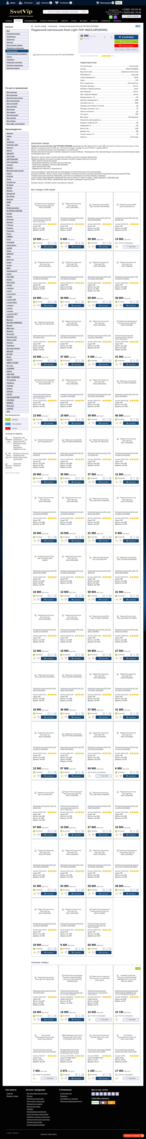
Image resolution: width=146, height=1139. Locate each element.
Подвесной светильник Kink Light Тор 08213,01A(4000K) (44, 630)
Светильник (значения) (17, 464)
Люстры (10, 42)
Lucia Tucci (11, 294)
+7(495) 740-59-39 (99, 178)
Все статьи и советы (12, 472)
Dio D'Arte (10, 196)
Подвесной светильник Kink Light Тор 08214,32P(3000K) (126, 513)
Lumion (10, 308)
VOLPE (9, 394)
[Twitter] (139, 26)
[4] (108, 56)
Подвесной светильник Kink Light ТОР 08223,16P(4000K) (44, 866)
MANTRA (10, 317)
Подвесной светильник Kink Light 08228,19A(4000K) (99, 807)
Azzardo (10, 165)
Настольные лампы (14, 45)
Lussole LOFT (12, 314)
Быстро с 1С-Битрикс (132, 1136)
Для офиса (11, 112)
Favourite (10, 231)
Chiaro (9, 173)
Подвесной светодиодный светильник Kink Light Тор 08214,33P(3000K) (42, 220)
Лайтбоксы (11, 37)
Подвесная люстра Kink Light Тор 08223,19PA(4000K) (71, 454)
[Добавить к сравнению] (34, 246)
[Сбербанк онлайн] (95, 1102)
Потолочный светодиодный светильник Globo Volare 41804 (125, 1050)
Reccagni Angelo (13, 348)
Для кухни (11, 109)
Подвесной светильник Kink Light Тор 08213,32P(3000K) (126, 748)
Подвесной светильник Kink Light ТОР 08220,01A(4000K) (71, 278)
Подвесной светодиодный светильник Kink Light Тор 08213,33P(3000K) (42, 396)
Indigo (9, 274)
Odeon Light (11, 340)
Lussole (10, 311)
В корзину (128, 37)
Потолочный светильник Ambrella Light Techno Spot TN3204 (99, 1050)
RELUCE (10, 351)
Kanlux (9, 280)
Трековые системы (14, 62)
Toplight (10, 386)
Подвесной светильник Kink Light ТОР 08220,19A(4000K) (99, 866)
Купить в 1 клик (127, 42)
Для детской (12, 106)
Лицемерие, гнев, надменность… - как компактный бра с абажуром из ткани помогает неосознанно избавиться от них (20, 443)
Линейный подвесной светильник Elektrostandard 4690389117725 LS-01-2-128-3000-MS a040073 (126, 993)
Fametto (10, 228)
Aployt (9, 150)
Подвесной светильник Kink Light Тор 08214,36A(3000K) (44, 924)
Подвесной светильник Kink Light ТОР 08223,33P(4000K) (126, 689)
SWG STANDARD (13, 377)
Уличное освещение (15, 65)
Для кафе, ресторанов (16, 124)
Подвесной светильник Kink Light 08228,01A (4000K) (126, 630)
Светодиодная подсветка (17, 54)
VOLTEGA (10, 400)
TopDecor (10, 383)
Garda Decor (11, 245)
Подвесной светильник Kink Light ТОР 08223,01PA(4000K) (99, 395)
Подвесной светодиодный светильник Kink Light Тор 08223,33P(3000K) (124, 337)
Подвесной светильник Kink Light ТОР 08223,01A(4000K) (71, 336)
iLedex (9, 265)
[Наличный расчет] (103, 1102)
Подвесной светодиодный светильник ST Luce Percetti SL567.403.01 (97, 993)
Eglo (8, 205)
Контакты (117, 21)
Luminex (10, 305)
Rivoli (9, 357)
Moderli (9, 325)
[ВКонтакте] (137, 26)
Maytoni (10, 320)
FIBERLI (10, 236)
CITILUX (10, 176)
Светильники (12, 51)
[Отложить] (38, 246)
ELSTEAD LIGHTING (14, 211)
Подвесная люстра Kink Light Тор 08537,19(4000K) (99, 630)
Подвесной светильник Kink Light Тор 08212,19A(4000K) (71, 924)
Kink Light (11, 282)
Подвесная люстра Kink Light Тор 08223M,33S (126, 219)
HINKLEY (10, 254)
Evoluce (10, 222)
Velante (9, 388)
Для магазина (12, 95)
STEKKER (10, 368)
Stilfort (9, 371)
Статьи (74, 21)
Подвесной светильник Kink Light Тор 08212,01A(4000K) (71, 219)
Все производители (12, 415)
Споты (9, 57)
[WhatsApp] (93, 1094)
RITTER (9, 354)
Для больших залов (15, 98)
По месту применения (49, 21)
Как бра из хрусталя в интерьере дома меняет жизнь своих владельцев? (21, 456)
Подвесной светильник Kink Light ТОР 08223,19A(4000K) (99, 689)
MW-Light (10, 328)
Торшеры (10, 59)
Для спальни (12, 92)
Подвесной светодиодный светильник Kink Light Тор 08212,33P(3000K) (69, 808)
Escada (9, 216)
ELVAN (9, 214)
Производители (31, 21)
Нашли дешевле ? (128, 46)
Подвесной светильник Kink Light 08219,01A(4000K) (44, 689)
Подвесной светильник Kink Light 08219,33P (44, 454)
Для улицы (11, 121)
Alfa (8, 139)
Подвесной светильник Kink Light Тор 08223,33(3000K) (126, 278)
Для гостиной (12, 104)
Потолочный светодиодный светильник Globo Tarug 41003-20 (44, 1050)
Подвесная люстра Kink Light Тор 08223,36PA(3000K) (99, 219)
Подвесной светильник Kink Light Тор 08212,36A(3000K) (126, 807)
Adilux (9, 136)
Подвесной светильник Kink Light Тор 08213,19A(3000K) (126, 454)
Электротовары (13, 68)
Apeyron (10, 148)
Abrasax (10, 133)
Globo (9, 251)
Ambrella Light (12, 145)
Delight (9, 188)
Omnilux (10, 343)
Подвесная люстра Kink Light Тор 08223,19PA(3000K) (71, 689)
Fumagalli (10, 242)
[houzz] (117, 1094)
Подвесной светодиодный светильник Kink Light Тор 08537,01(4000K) (97, 925)
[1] (103, 56)
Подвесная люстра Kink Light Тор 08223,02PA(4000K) (126, 572)
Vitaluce (10, 391)
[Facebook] (101, 1094)
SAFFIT (9, 360)
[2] (104, 56)
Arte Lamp (11, 156)
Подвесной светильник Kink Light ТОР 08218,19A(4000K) (71, 866)
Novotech (10, 334)
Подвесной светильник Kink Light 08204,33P (99, 572)
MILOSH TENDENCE (14, 323)
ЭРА (8, 411)
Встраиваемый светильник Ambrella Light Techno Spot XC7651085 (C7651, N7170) (69, 1051)
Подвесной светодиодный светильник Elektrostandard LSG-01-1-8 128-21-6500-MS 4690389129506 (71, 993)
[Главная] (32, 26)
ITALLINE (10, 277)
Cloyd (9, 179)
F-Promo (10, 225)
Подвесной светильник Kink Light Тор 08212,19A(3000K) (99, 336)
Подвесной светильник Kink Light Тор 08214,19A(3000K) (44, 513)
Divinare (10, 199)
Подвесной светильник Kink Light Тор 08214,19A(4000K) (71, 395)
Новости (64, 21)
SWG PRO (10, 374)
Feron (9, 234)
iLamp (9, 262)
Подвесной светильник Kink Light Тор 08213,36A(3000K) (71, 572)
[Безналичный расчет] (111, 1102)
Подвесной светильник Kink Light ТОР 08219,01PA (44, 336)
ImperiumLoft (12, 271)
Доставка (83, 21)
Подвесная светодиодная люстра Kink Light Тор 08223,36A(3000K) (126, 866)
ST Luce (10, 366)
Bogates (10, 168)
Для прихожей (12, 115)
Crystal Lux (11, 182)
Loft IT (9, 291)
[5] (110, 56)
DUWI (9, 202)
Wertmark (10, 406)
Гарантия (94, 21)
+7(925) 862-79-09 (113, 178)
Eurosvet (10, 219)
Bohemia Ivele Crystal (15, 171)
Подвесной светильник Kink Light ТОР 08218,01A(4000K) (99, 748)
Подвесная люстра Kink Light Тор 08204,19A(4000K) (126, 395)
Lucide (9, 297)
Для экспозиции (13, 101)
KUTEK (9, 285)
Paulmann (10, 345)
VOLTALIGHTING (13, 397)
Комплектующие (13, 34)
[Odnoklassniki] (105, 1094)
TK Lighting (11, 380)
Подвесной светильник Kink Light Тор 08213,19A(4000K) (44, 748)
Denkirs (10, 191)
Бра (8, 31)
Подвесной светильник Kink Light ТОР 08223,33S (99, 454)
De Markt (10, 185)
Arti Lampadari (12, 162)
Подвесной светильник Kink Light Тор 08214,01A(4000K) (71, 630)
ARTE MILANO (12, 159)
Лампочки (10, 39)
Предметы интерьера (15, 48)
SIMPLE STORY (12, 363)
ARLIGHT (10, 153)
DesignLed (11, 193)
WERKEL (10, 403)
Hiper (9, 257)
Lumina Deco (12, 302)
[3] (106, 56)
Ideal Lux (10, 259)
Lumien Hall (11, 300)
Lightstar (10, 288)
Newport (10, 331)
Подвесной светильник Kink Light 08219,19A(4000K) (99, 513)
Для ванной (11, 118)
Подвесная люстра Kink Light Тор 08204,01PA (44, 807)
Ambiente (10, 142)
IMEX (8, 268)
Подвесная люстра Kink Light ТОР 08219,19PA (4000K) (45, 572)
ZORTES (10, 408)
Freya (9, 239)
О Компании (105, 21)
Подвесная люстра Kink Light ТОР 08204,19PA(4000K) (72, 748)
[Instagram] (113, 1094)
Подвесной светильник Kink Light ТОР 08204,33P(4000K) (99, 278)
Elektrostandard (13, 208)
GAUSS (9, 248)
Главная (8, 21)
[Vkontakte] (97, 1094)
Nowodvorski (12, 337)
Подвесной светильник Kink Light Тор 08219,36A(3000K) (44, 278)
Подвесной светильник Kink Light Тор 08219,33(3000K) (71, 513)
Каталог (18, 21)
